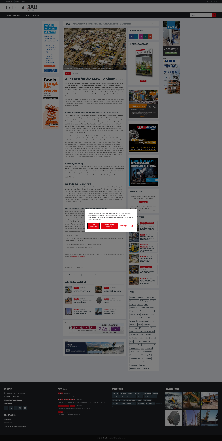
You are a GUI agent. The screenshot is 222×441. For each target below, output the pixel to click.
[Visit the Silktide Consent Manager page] (132, 226)
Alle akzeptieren (93, 226)
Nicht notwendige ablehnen (109, 226)
